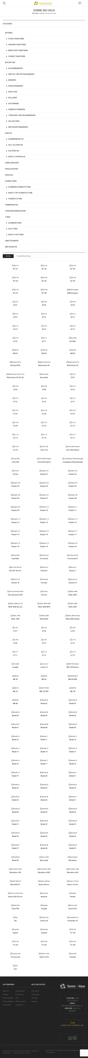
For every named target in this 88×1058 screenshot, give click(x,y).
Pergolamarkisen (15, 86)
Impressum (19, 1005)
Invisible (15, 667)
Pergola (44, 909)
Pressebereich (20, 991)
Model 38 (44, 848)
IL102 (44, 631)
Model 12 (72, 740)
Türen (7, 217)
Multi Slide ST (15, 884)
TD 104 (15, 945)
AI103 (44, 305)
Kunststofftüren (15, 235)
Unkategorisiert (12, 241)
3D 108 (44, 293)
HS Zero (44, 595)
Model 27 (72, 800)
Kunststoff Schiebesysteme (20, 193)
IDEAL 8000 (44, 619)
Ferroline (44, 583)
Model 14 (44, 752)
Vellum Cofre (44, 957)
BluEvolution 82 (44, 365)
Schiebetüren (10, 181)
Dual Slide (15, 558)
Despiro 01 (44, 474)
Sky (15, 921)
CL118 (15, 450)
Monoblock (73, 860)
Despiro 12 (15, 522)
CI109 (44, 389)
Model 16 (15, 764)
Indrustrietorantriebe (18, 50)
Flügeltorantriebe (16, 39)
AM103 (72, 353)
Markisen (12, 80)
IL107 (44, 643)
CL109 (15, 426)
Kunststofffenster (16, 157)
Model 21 (72, 776)
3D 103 (72, 269)
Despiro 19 (44, 546)
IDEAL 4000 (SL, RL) (15, 607)
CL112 (72, 426)
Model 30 (72, 812)
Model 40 (15, 860)
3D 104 (15, 281)
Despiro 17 (73, 534)
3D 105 (44, 281)
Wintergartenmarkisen (18, 127)
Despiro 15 (15, 534)
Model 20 (44, 776)
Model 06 (72, 715)
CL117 (72, 438)
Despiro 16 (44, 534)
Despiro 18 (15, 546)
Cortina (15, 474)
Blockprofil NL (15, 365)
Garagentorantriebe (17, 44)
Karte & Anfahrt (8, 998)
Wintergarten (11, 247)
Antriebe (8, 33)
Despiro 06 (15, 498)
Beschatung (10, 62)
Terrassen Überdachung (15, 211)
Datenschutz (19, 994)
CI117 (73, 402)
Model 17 (44, 764)
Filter (8, 256)
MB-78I (72, 691)
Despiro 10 (44, 510)
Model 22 (15, 788)
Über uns (6, 991)
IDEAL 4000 (73, 595)
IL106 (15, 643)
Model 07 (15, 727)
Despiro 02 (73, 474)
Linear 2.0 (44, 667)
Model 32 (44, 824)
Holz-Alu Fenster (15, 145)
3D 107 (15, 293)
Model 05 (44, 715)
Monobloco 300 (15, 872)
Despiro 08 (73, 498)
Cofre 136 (44, 450)
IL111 (15, 655)
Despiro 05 (73, 486)
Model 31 (15, 824)
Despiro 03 (15, 486)
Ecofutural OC (72, 558)
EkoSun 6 (44, 571)
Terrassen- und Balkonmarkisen (21, 115)
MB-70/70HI (44, 691)
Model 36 (72, 836)
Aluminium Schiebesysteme (19, 187)
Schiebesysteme (15, 199)
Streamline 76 (72, 921)
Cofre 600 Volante (44, 462)
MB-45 (15, 679)
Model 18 (72, 764)
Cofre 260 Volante (72, 450)
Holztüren (12, 229)
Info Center (35, 991)
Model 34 (15, 836)
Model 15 (72, 752)
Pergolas (9, 175)
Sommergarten (11, 205)
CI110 (73, 389)
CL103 (44, 414)
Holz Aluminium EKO (15, 595)
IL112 (44, 655)
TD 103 (72, 933)
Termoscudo (15, 957)
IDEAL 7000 (15, 619)
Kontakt (5, 994)
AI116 (15, 341)
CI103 (15, 389)
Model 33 (72, 824)
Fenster (8, 133)
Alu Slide (73, 341)
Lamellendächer (12, 163)
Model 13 (15, 752)
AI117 (44, 341)
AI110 (44, 317)
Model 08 (44, 727)
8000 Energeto (72, 293)
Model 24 (72, 788)
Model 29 (44, 812)
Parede (72, 897)
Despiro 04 (44, 486)
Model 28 (15, 812)
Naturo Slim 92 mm (15, 897)
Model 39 (72, 848)
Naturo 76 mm (72, 884)
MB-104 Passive (73, 667)
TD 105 (44, 945)
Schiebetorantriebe (16, 56)
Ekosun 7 (72, 571)
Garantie (34, 1001)
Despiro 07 (44, 498)
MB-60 (44, 679)
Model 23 (44, 788)
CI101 (73, 377)
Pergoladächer (11, 169)
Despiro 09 (15, 510)
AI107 (15, 317)
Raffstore (12, 92)
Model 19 (15, 776)
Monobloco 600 (72, 872)
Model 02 (44, 703)
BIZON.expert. (7, 1053)
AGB (16, 998)
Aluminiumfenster (15, 139)
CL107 (72, 414)
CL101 (15, 414)
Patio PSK (15, 909)
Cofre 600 (15, 462)
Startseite (35, 13)
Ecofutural (44, 558)
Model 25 (15, 800)
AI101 (15, 305)
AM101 (15, 353)
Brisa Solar (44, 377)
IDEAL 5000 (73, 607)
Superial (44, 933)
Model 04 (15, 715)
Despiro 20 (73, 546)
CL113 (15, 438)
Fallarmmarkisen (15, 68)
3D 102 (44, 269)
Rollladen (12, 98)
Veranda (73, 957)
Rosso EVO (73, 909)
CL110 (44, 426)
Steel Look (44, 921)
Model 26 (44, 800)
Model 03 (72, 703)
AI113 (15, 329)
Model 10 (15, 740)
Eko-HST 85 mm (15, 571)
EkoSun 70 (15, 583)
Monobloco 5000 (44, 872)
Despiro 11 (73, 510)
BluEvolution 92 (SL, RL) (15, 377)
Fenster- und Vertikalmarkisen (21, 74)
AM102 (44, 353)
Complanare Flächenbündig (73, 462)
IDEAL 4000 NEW (44, 607)
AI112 (73, 317)
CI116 (44, 402)
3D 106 (72, 281)
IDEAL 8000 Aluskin (73, 619)
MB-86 (15, 703)
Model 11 (44, 740)
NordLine (44, 897)
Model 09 (72, 727)
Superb (15, 933)
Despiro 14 (73, 522)
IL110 (73, 643)
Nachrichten (7, 1005)
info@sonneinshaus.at (73, 1006)
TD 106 (72, 945)
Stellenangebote (8, 1001)
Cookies (21, 1053)
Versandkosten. (50, 1052)
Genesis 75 (73, 583)
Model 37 (15, 848)
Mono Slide (44, 860)
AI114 (44, 329)
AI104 (73, 305)
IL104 (73, 631)
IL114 (73, 655)
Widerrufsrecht (20, 1001)
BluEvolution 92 (72, 365)
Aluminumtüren (14, 223)
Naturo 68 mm (44, 884)
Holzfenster (13, 151)
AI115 (73, 329)
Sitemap (27, 1053)
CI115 (15, 402)
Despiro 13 (44, 522)
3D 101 (15, 269)
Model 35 (44, 836)
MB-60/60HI (72, 679)
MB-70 (15, 691)
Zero (15, 969)
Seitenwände (13, 103)
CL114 (44, 438)
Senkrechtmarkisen (16, 109)
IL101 (15, 631)
